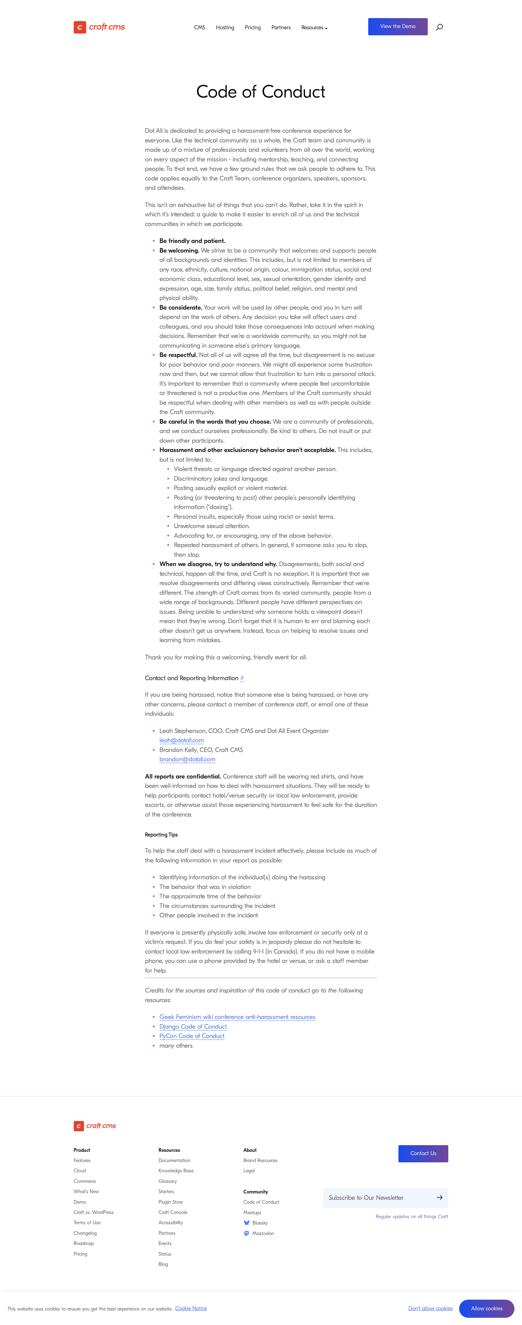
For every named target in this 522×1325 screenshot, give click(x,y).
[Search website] (439, 27)
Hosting (225, 28)
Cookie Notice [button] (191, 1308)
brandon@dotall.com (187, 759)
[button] (486, 1309)
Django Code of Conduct (193, 1026)
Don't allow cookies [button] (430, 1308)
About (249, 1150)
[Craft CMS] (120, 27)
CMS (199, 28)
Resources (312, 28)
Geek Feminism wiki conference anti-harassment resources (238, 1017)
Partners (281, 28)
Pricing (253, 28)
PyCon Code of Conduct (192, 1036)
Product (82, 1150)
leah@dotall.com (182, 740)
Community (255, 1192)
